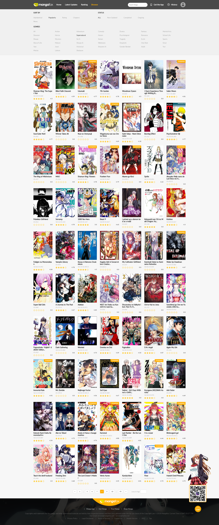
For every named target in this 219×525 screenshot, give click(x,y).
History (174, 4)
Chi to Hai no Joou (151, 305)
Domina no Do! (106, 347)
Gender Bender (125, 47)
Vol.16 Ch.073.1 (172, 436)
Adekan (81, 305)
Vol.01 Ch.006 (127, 395)
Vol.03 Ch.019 (127, 350)
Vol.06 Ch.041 (105, 350)
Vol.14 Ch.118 (127, 139)
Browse (94, 4)
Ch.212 (146, 136)
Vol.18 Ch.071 (82, 307)
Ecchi (143, 39)
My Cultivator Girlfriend (131, 262)
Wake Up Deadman (174, 262)
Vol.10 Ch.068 (38, 96)
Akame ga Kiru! (128, 176)
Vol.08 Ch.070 (149, 395)
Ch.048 (35, 478)
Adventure (80, 31)
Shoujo (35, 39)
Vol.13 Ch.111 (105, 139)
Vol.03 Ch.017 (171, 222)
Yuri (164, 47)
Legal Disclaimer (88, 518)
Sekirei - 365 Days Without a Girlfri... (131, 391)
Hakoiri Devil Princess (175, 476)
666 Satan (171, 390)
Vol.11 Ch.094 (149, 179)
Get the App (159, 4)
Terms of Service (104, 518)
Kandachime (127, 476)
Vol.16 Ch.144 (60, 222)
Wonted (81, 347)
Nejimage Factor (84, 390)
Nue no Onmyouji (85, 134)
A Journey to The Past (64, 305)
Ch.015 (124, 94)
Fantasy (144, 31)
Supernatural (81, 35)
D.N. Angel (148, 347)
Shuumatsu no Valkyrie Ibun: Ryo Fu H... (131, 306)
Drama (122, 31)
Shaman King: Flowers (86, 176)
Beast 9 (103, 219)
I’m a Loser (148, 433)
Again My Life (172, 347)
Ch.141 (169, 350)
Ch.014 (35, 222)
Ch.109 (80, 481)
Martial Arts (167, 31)
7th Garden (104, 91)
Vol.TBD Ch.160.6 (106, 436)
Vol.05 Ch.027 (105, 222)
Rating (64, 18)
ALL (99, 18)
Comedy (101, 31)
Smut (165, 43)
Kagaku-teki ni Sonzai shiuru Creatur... (109, 263)
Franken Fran (105, 176)
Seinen (100, 39)
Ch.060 (35, 307)
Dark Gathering (62, 347)
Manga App (90, 509)
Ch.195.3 (59, 393)
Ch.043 (58, 265)
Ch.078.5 (125, 179)
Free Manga (115, 509)
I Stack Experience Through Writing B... (153, 92)
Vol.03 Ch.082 (171, 265)
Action (57, 31)
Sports (165, 39)
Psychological (124, 35)
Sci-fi (78, 39)
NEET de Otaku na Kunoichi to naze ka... (109, 306)
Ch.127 (58, 136)
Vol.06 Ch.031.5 (83, 393)
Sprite (146, 176)
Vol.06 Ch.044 (149, 267)
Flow (146, 476)
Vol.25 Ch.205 (171, 136)
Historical (80, 47)
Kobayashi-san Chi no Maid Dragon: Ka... (153, 220)
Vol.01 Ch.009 (127, 438)
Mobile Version (132, 518)
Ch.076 (169, 393)
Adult (143, 47)
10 (112, 491)
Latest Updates (71, 4)
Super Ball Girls (39, 305)
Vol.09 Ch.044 (127, 478)
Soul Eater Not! (39, 134)
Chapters (76, 18)
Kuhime (169, 219)
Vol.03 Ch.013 (171, 309)
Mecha (35, 50)
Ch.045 (124, 224)
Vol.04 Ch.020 (82, 438)
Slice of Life (37, 43)
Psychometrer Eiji (173, 134)
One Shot (144, 43)
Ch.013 (35, 352)
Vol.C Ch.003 (171, 94)
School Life (167, 35)
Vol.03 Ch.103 (149, 478)
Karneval (103, 433)
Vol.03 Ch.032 (105, 94)
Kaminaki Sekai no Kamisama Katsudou (153, 263)
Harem (100, 35)
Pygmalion (126, 347)
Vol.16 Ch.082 (60, 350)
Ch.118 (146, 224)
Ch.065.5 (103, 267)
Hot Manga (103, 509)
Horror (57, 35)
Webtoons (101, 43)
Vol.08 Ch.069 (105, 179)
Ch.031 (35, 136)
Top (150, 518)
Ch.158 (80, 136)
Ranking (84, 4)
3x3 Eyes (103, 390)
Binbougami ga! (173, 433)
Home (58, 4)
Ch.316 (58, 179)
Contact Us (118, 518)
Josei (57, 47)
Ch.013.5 (170, 181)
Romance (144, 35)
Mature (57, 43)
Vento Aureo (105, 476)
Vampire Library (62, 262)
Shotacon (80, 50)
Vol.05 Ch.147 (82, 222)
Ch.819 (124, 265)
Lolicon (57, 50)
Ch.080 (58, 94)
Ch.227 (35, 179)
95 (120, 491)
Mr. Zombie (60, 390)
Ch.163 (146, 96)
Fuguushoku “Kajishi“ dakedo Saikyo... (42, 348)
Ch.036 (124, 309)
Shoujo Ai (80, 43)
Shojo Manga (128, 509)
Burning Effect (150, 134)
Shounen (36, 35)
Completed (128, 18)
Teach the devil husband (42, 476)
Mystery (58, 39)
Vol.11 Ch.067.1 (38, 393)
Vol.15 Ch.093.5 (83, 267)
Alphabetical (37, 18)
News (35, 21)
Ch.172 (146, 307)
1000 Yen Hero (83, 219)
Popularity (52, 18)
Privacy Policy (72, 518)
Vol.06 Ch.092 (38, 267)
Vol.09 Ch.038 (60, 478)
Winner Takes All (62, 134)
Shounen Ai (102, 47)
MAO (58, 176)
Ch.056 (102, 309)
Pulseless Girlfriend (40, 219)
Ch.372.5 (59, 436)
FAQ (143, 518)
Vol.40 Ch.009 (105, 393)
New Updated (112, 18)
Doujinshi (123, 43)
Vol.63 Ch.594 (105, 478)
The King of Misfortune (42, 176)
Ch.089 (146, 436)
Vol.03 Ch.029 (82, 179)
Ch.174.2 (59, 307)
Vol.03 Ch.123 (82, 350)
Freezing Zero (61, 476)
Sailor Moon (171, 91)
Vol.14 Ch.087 (38, 438)
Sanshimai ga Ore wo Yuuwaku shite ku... (176, 306)
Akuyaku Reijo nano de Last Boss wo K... (175, 177)
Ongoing (141, 18)
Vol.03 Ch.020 (82, 94)
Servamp (59, 219)
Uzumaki (81, 91)
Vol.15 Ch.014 (149, 350)
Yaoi (34, 47)
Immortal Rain (38, 390)
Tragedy (122, 39)
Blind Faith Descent (63, 91)
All (34, 31)
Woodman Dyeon (129, 91)
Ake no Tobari (61, 433)
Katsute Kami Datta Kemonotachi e (42, 434)
